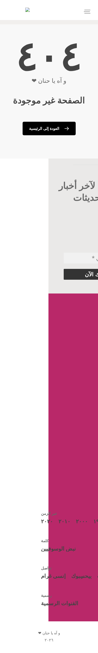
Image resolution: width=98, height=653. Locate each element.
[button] (87, 11)
